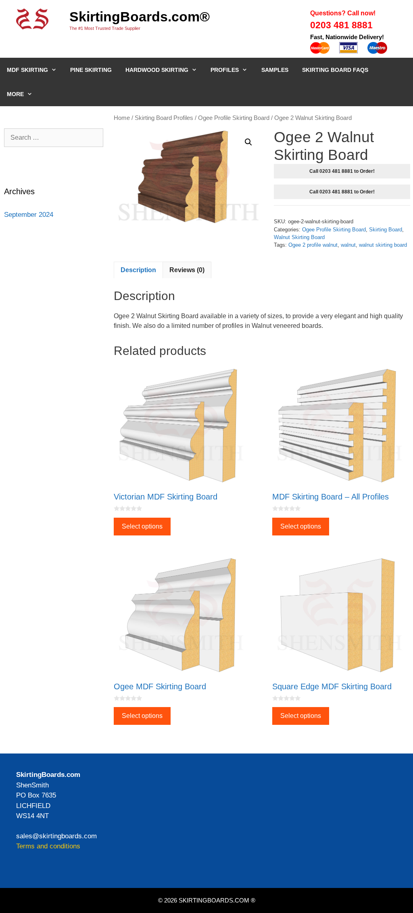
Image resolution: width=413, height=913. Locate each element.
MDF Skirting (27, 70)
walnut (348, 245)
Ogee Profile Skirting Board (233, 118)
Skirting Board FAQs (335, 70)
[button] (248, 142)
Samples (274, 70)
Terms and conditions (48, 846)
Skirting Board (385, 230)
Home (122, 118)
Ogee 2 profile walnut (313, 245)
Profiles (225, 70)
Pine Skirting (91, 70)
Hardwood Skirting (156, 70)
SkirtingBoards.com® (139, 16)
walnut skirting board (383, 245)
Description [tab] (138, 270)
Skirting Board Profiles (164, 118)
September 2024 (28, 214)
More (15, 94)
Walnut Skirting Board (299, 237)
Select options (142, 526)
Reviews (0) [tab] (186, 270)
